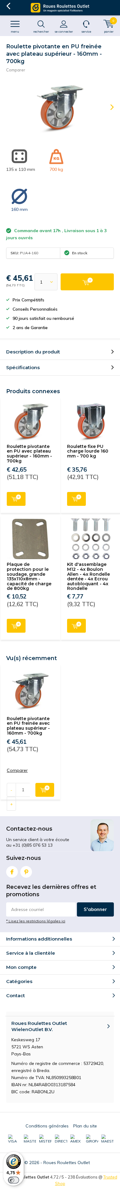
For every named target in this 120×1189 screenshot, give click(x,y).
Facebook (12, 872)
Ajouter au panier (16, 499)
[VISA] (14, 1139)
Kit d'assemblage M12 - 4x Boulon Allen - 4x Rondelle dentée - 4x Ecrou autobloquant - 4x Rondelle (88, 576)
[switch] (13, 1180)
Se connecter (63, 32)
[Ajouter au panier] (87, 281)
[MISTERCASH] (45, 1139)
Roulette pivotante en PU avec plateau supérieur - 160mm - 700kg (29, 454)
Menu (15, 32)
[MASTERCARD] (30, 1139)
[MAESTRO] (107, 1139)
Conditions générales (47, 1126)
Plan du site (85, 1126)
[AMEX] (76, 1139)
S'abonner (95, 909)
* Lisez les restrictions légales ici (35, 921)
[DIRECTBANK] (61, 1139)
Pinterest (26, 872)
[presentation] (108, 107)
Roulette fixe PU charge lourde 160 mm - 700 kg (87, 451)
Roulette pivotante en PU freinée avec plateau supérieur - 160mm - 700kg (28, 726)
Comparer (15, 69)
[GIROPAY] (92, 1139)
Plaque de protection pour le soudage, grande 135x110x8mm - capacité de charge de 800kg (29, 576)
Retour (8, 6)
